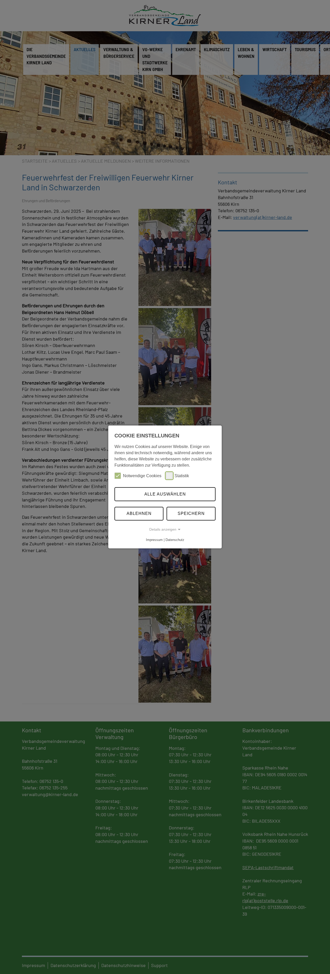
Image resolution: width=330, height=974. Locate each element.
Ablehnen (139, 513)
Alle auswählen (165, 494)
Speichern (191, 513)
